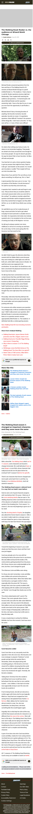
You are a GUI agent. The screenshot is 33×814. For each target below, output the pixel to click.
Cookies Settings (6, 801)
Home (3, 413)
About (3, 784)
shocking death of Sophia (14, 512)
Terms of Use (24, 792)
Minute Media (9, 804)
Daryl (27, 466)
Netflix (27, 755)
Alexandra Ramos (8, 434)
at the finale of (9, 749)
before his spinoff (23, 473)
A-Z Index (23, 798)
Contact (3, 787)
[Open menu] (2, 2)
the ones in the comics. (17, 716)
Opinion (8, 413)
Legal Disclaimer (25, 795)
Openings (23, 784)
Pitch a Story (24, 789)
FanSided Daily (5, 789)
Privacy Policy (5, 792)
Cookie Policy (5, 795)
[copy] (11, 40)
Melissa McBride (17, 481)
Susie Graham (7, 37)
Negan (7, 468)
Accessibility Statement (8, 798)
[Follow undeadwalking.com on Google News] (29, 360)
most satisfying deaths (11, 497)
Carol (9, 481)
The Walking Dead (10, 773)
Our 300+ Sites (24, 787)
